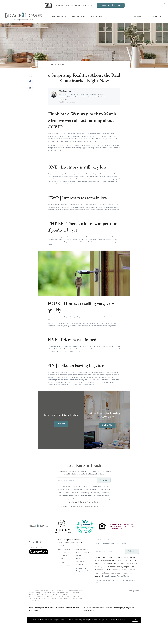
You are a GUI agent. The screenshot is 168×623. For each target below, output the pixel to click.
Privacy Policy (133, 591)
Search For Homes (65, 566)
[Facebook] (29, 542)
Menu (138, 16)
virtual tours (90, 176)
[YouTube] (37, 542)
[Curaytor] (38, 553)
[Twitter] (33, 542)
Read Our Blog (64, 559)
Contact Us (62, 562)
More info (122, 619)
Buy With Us (97, 16)
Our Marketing (82, 549)
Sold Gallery (81, 565)
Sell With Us (78, 16)
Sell (77, 546)
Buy (59, 569)
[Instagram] (41, 542)
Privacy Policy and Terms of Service (85, 502)
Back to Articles (57, 64)
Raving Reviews (64, 549)
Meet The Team (59, 16)
